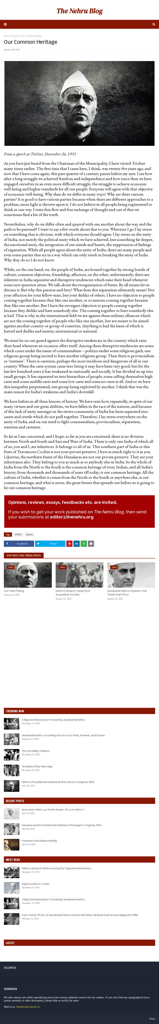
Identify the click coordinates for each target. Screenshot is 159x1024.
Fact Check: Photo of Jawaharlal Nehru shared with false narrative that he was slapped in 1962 (80, 914)
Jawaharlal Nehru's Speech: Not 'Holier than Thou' (127, 592)
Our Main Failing (14, 590)
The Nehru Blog (79, 11)
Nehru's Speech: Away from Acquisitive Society (73, 592)
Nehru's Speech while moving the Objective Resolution (56, 868)
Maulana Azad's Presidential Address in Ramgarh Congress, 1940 (62, 825)
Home (7, 36)
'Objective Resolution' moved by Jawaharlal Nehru (53, 719)
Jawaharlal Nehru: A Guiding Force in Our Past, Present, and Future (63, 735)
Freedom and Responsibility (39, 840)
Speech (15, 36)
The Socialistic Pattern (36, 750)
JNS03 (18, 534)
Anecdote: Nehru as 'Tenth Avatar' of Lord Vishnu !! (53, 809)
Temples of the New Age (37, 766)
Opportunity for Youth (35, 883)
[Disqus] (79, 654)
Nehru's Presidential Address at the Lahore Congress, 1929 (58, 781)
